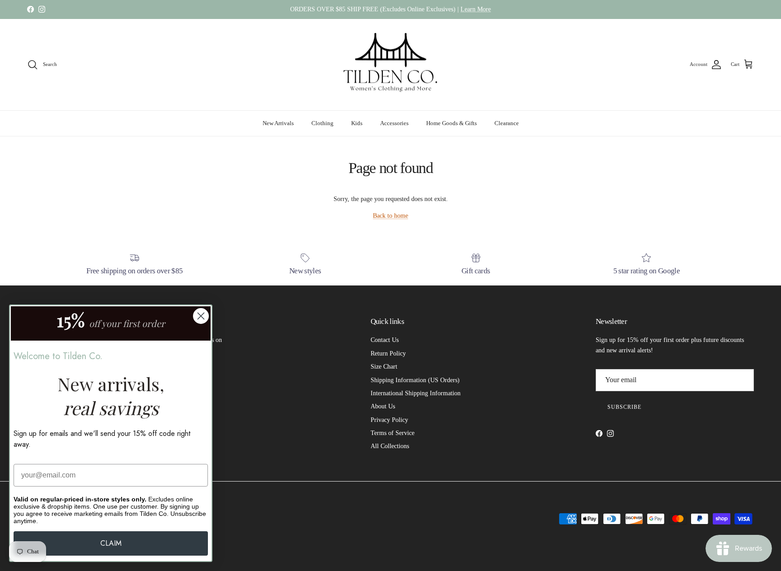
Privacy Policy (389, 420)
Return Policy (388, 353)
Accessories (394, 123)
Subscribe (624, 407)
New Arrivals (278, 123)
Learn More (476, 9)
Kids (356, 123)
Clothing (322, 123)
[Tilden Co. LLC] (390, 65)
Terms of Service (392, 433)
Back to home (390, 215)
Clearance (506, 123)
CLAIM (111, 543)
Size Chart (384, 366)
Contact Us (385, 340)
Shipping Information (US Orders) (415, 380)
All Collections (390, 446)
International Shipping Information (416, 393)
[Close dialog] (201, 316)
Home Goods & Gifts (451, 123)
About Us (383, 406)
